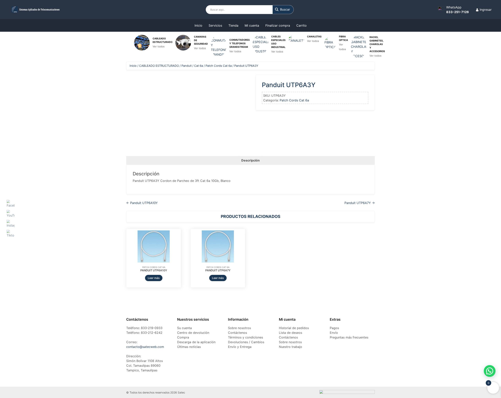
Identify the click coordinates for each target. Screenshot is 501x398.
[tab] (250, 160)
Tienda (233, 25)
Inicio (198, 25)
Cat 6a (198, 66)
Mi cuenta (252, 25)
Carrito (301, 25)
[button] (490, 371)
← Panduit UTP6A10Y (142, 203)
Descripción (250, 160)
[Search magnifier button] (283, 9)
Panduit (186, 66)
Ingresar (485, 10)
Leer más (154, 278)
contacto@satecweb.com (145, 347)
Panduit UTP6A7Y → (359, 203)
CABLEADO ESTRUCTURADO (159, 66)
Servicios (215, 25)
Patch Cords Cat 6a (218, 66)
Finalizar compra (277, 25)
